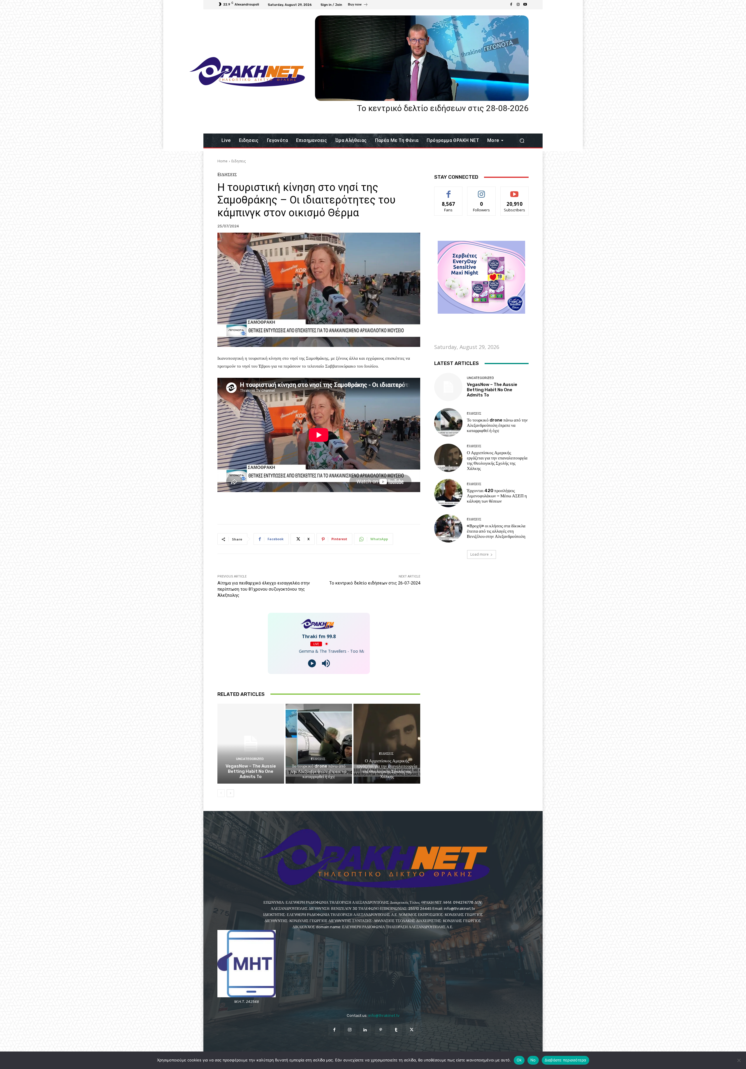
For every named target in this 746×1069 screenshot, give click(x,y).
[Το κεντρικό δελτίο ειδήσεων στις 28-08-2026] (422, 58)
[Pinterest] (380, 1030)
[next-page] (230, 793)
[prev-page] (221, 793)
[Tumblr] (396, 1030)
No (533, 1060)
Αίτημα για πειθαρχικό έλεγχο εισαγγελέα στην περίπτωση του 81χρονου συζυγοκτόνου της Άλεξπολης (263, 589)
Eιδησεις (238, 161)
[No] (739, 1060)
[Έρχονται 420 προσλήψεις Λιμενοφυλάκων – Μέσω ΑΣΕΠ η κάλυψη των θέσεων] (448, 493)
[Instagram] (518, 4)
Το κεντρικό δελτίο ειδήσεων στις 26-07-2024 (374, 583)
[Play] (312, 663)
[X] (411, 1030)
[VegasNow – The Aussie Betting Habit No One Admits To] (250, 744)
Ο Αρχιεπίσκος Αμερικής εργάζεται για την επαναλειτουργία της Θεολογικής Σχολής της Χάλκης (387, 768)
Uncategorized (250, 759)
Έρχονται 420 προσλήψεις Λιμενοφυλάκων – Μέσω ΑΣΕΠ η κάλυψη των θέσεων (497, 496)
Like (448, 191)
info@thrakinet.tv (384, 1015)
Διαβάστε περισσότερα (565, 1060)
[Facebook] (511, 4)
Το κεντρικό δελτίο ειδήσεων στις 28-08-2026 (443, 108)
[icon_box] (358, 5)
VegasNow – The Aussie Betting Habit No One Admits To (251, 771)
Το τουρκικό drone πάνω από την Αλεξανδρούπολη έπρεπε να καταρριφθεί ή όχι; (318, 771)
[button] (522, 141)
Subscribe (515, 191)
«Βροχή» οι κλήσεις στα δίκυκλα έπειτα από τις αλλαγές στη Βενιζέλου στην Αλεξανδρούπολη (496, 531)
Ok (519, 1060)
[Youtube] (525, 4)
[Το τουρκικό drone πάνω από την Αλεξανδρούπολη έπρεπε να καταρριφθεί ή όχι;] (319, 744)
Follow (481, 191)
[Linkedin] (365, 1030)
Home (222, 161)
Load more (479, 554)
